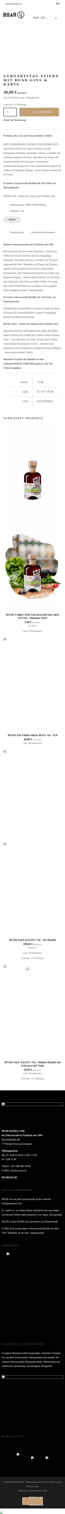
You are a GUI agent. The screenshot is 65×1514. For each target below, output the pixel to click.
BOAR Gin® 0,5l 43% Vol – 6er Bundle (32, 939)
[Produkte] (32, 1293)
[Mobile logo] (1, 1510)
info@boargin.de (13, 3)
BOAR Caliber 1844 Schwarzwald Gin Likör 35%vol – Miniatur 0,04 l (32, 616)
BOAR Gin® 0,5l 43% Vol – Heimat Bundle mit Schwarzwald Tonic (32, 1064)
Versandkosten (32, 98)
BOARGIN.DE (9, 1177)
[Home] (13, 17)
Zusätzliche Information (43, 232)
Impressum (23, 1490)
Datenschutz (35, 1490)
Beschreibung (16, 232)
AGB (44, 1490)
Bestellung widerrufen (36, 1501)
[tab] (17, 232)
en (57, 3)
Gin (22, 211)
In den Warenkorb (42, 112)
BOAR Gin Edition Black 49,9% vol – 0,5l (32, 735)
